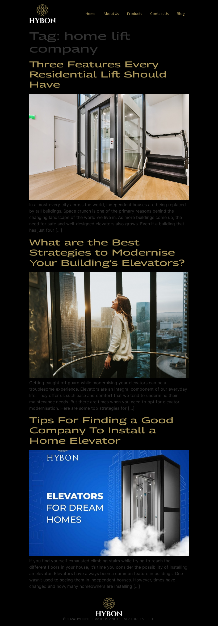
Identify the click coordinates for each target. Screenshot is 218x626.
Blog (181, 13)
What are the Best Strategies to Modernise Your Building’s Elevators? (107, 252)
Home (90, 13)
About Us (111, 13)
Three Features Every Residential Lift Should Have (98, 74)
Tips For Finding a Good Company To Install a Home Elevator (101, 430)
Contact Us (159, 13)
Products (134, 13)
